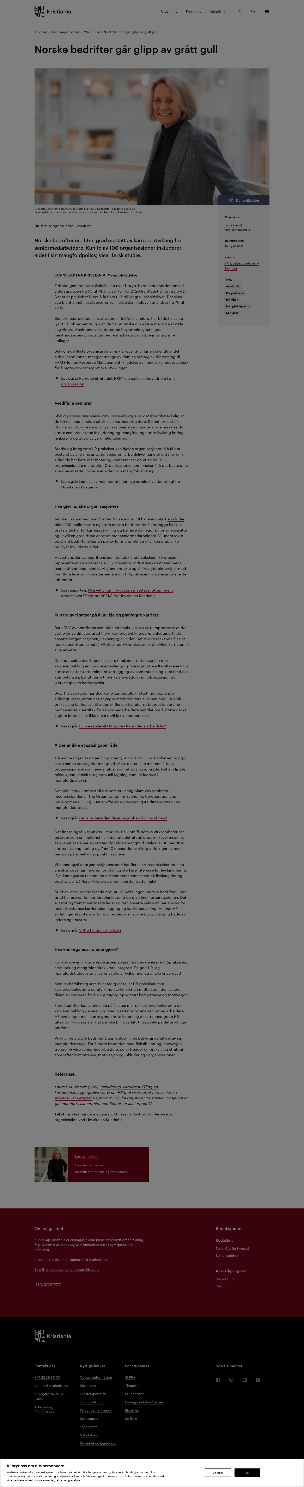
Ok (247, 1472)
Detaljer (218, 1472)
